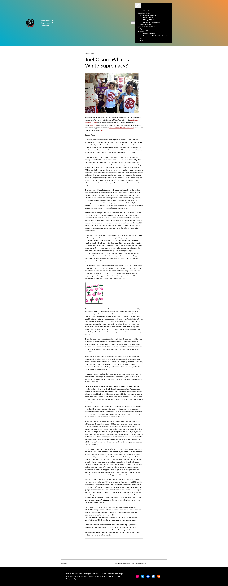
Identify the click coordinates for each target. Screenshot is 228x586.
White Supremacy (140, 563)
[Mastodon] (153, 576)
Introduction (130, 563)
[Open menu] (133, 22)
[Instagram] (137, 576)
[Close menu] (138, 5)
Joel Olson (93, 125)
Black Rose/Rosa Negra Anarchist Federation (47, 23)
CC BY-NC (102, 574)
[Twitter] (142, 576)
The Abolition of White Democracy (121, 128)
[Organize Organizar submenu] (147, 31)
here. (103, 130)
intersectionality (120, 563)
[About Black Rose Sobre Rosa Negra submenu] (152, 13)
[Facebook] (148, 576)
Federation (64, 563)
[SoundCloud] (158, 576)
